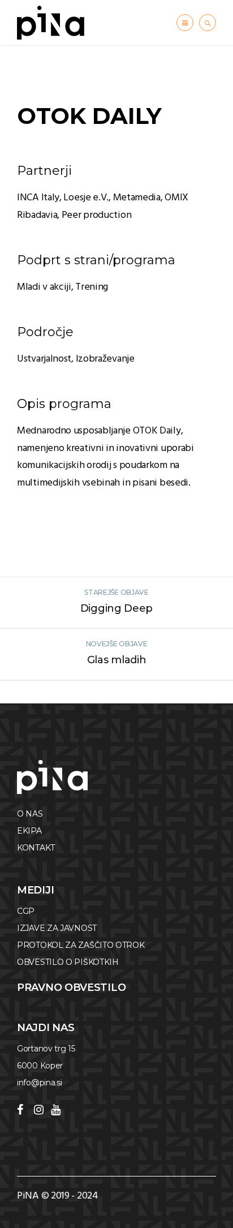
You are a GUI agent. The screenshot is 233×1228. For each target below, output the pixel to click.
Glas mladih (116, 660)
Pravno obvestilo (71, 987)
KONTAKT (36, 848)
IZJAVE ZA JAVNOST (57, 928)
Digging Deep (116, 608)
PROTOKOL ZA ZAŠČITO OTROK (81, 945)
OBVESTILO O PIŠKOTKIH (68, 962)
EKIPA (29, 831)
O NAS (30, 814)
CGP (25, 911)
